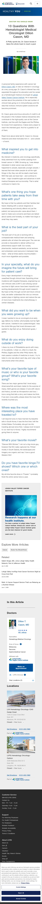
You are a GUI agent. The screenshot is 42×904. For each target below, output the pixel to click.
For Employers (7, 823)
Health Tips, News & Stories (11, 853)
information (20, 644)
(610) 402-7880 (24, 729)
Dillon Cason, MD (8, 87)
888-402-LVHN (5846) (9, 797)
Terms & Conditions (8, 833)
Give (4, 846)
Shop (4, 859)
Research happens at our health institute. (20, 519)
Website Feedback (8, 825)
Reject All (21, 893)
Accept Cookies (21, 898)
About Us (5, 843)
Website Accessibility (9, 828)
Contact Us (5, 800)
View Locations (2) (15, 680)
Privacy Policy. (25, 883)
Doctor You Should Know (21, 22)
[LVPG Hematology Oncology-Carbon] (21, 745)
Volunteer (5, 851)
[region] (21, 882)
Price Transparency (8, 861)
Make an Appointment (21, 667)
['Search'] (31, 3)
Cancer (5, 550)
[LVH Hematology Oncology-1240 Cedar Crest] (21, 699)
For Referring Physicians (10, 817)
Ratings (22, 632)
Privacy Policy (6, 831)
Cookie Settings (21, 887)
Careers (4, 848)
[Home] (13, 3)
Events (4, 856)
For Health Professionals (10, 820)
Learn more (9, 534)
